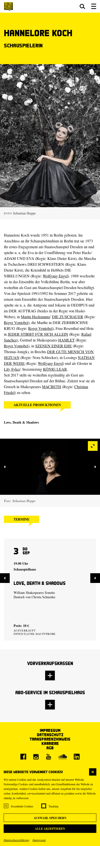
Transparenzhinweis (50, 739)
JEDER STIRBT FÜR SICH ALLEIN (38, 334)
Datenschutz (50, 734)
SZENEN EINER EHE (53, 345)
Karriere (50, 743)
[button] (82, 6)
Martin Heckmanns (35, 316)
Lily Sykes (12, 369)
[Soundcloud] (62, 757)
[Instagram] (36, 757)
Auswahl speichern (50, 818)
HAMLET (66, 339)
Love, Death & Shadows (21, 422)
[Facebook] (23, 757)
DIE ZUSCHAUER (67, 316)
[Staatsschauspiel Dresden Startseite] (8, 6)
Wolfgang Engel (55, 275)
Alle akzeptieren (50, 829)
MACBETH (51, 386)
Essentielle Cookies (22, 806)
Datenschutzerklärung (16, 840)
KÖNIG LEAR (55, 369)
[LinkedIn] (77, 757)
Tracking (53, 806)
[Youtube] (48, 757)
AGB (50, 747)
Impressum (39, 840)
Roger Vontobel (16, 322)
